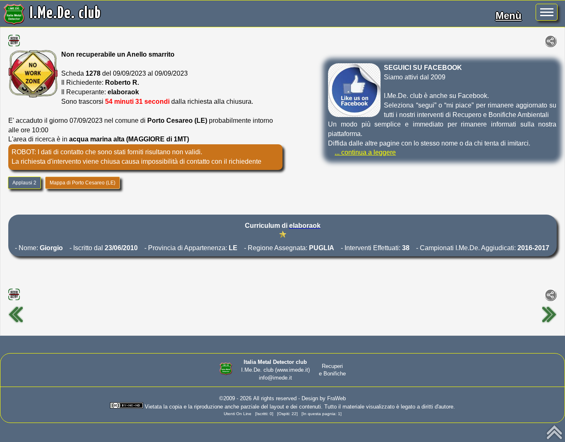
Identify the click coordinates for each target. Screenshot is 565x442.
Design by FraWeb (324, 398)
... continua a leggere (365, 152)
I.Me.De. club (65, 14)
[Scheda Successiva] (549, 322)
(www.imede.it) (292, 370)
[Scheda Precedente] (15, 322)
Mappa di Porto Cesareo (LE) (82, 183)
